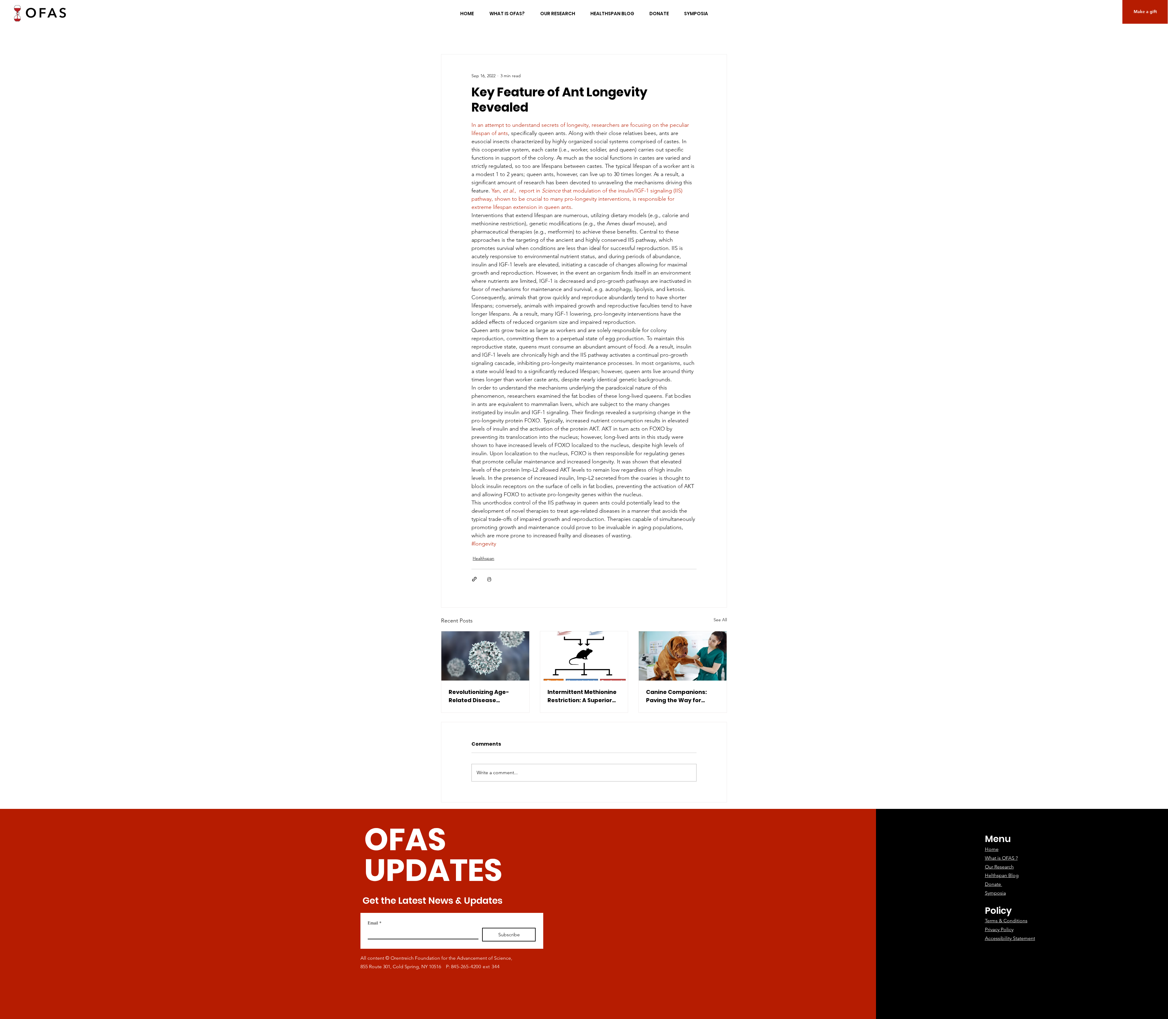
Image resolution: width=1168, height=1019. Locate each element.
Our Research (999, 867)
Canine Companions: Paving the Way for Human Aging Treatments (676, 696)
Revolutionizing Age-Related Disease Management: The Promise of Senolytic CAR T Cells (485, 696)
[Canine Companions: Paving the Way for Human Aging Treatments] (683, 656)
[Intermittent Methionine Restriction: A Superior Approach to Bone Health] (584, 656)
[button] (1145, 12)
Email (374, 922)
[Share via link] (474, 579)
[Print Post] (489, 579)
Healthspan (483, 558)
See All (720, 619)
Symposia (995, 893)
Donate (993, 884)
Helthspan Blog (1002, 875)
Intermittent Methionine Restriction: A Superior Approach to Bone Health (584, 696)
